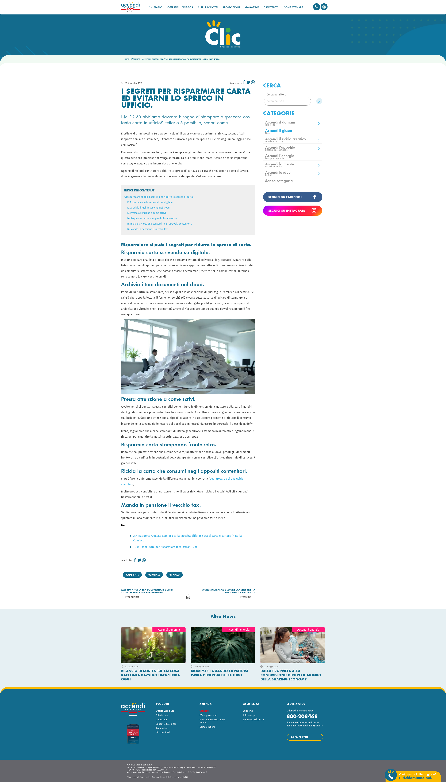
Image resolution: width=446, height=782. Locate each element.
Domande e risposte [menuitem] (253, 719)
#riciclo (175, 574)
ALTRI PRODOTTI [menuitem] (208, 7)
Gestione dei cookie (160, 777)
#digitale (154, 574)
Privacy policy (132, 777)
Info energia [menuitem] (249, 715)
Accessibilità (183, 777)
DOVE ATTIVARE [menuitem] (293, 7)
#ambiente (132, 574)
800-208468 (302, 716)
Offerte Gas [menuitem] (161, 719)
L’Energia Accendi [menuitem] (208, 715)
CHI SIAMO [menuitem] (156, 7)
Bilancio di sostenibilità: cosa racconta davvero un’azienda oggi (150, 675)
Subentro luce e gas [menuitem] (166, 724)
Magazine (135, 59)
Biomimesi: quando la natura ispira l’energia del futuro (219, 673)
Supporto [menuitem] (248, 711)
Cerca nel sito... (276, 94)
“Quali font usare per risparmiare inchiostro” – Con (165, 547)
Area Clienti (324, 6)
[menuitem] (213, 711)
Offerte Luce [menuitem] (162, 715)
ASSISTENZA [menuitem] (271, 7)
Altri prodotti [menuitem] (163, 732)
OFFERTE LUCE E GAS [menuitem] (180, 7)
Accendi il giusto (150, 59)
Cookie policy (145, 777)
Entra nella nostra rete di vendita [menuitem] (212, 721)
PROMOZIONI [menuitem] (231, 7)
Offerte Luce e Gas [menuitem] (165, 711)
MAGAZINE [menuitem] (252, 7)
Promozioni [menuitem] (162, 728)
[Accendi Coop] (132, 7)
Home (126, 59)
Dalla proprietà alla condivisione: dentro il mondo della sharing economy (290, 675)
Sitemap (173, 777)
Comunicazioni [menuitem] (207, 727)
